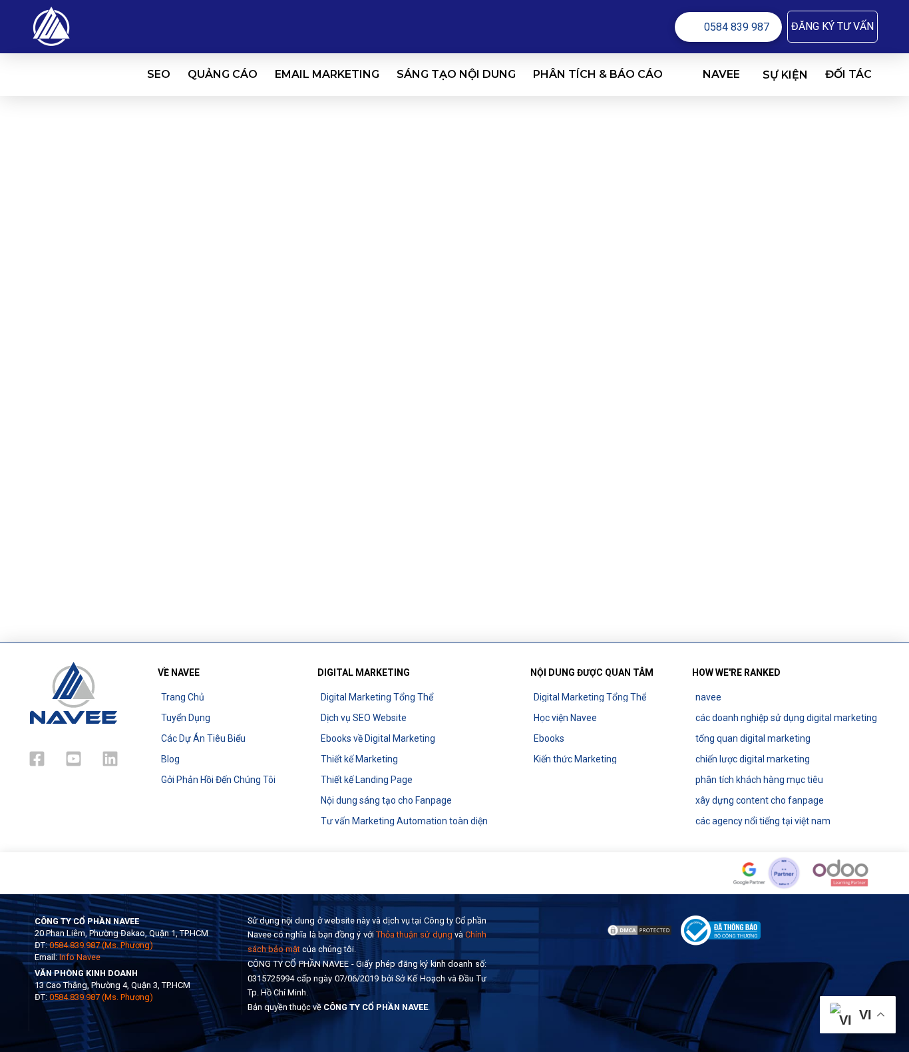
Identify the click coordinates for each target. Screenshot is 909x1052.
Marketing (135, 380)
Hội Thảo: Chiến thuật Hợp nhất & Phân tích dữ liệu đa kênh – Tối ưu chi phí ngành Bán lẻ (152, 332)
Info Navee (79, 957)
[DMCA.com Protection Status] (639, 929)
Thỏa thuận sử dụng (414, 934)
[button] (832, 27)
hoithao (57, 581)
